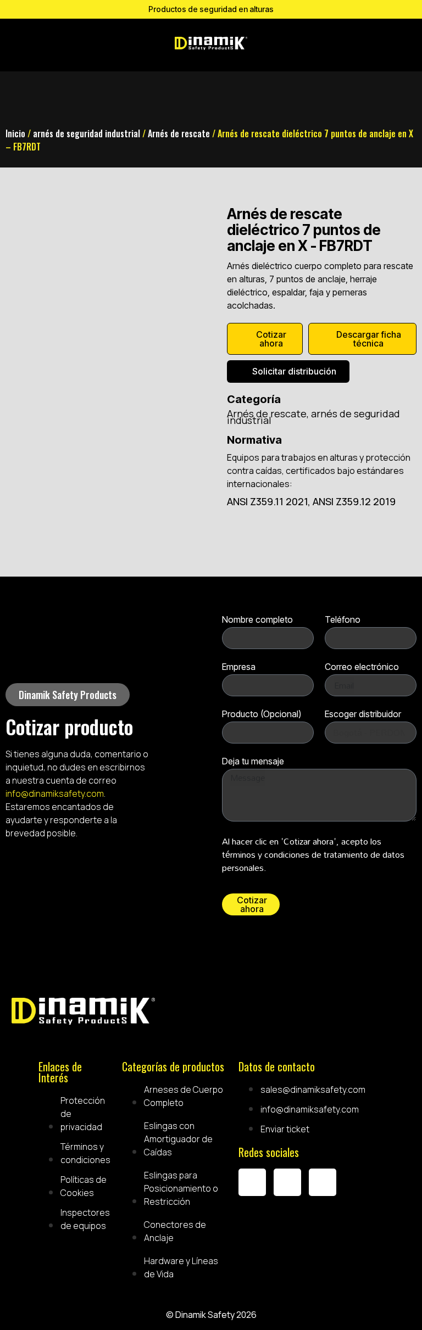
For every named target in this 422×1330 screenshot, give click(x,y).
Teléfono (342, 620)
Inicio (15, 133)
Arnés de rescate (179, 133)
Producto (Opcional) (261, 714)
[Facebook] (252, 1182)
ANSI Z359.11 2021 (267, 501)
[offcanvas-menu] (266, 45)
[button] (67, 694)
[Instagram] (287, 1182)
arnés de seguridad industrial (86, 133)
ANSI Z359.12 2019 (354, 501)
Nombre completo (257, 620)
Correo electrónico (362, 667)
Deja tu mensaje (253, 762)
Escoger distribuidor (363, 714)
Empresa (239, 667)
